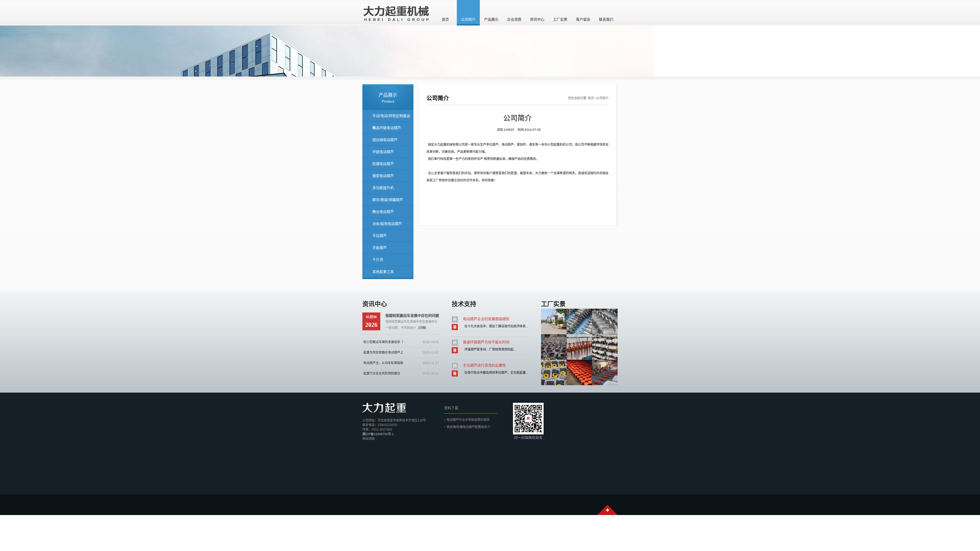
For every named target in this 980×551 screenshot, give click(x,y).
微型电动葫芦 (383, 176)
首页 (445, 19)
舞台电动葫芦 (383, 212)
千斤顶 (377, 260)
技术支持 (464, 303)
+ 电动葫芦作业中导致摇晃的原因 (466, 420)
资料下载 (451, 408)
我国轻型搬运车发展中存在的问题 (412, 316)
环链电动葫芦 (383, 152)
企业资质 (514, 19)
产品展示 (491, 19)
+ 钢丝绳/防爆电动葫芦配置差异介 (467, 427)
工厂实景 (560, 19)
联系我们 (606, 19)
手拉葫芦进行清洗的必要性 (484, 365)
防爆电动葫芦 (383, 164)
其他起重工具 (383, 272)
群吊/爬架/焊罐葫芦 (387, 200)
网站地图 (368, 439)
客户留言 (583, 19)
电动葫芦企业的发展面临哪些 (486, 319)
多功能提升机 (383, 188)
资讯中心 (537, 19)
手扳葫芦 (379, 248)
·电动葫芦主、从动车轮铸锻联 (382, 363)
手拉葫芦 (379, 236)
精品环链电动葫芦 (386, 128)
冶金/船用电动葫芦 (387, 224)
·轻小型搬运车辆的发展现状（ (382, 342)
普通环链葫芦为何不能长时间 (486, 342)
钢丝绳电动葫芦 (384, 140)
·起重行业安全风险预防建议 (381, 373)
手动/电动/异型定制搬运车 (391, 118)
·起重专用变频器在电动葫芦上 (382, 352)
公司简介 (468, 19)
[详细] (422, 328)
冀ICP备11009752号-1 (378, 434)
